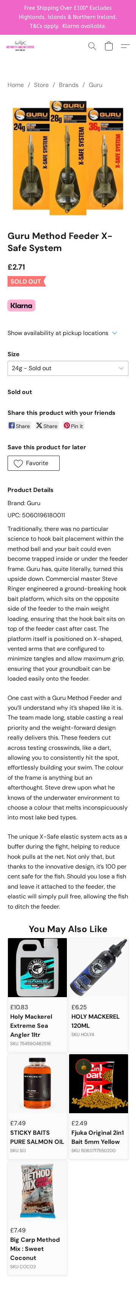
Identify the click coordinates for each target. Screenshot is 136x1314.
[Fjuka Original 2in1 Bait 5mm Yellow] (98, 1083)
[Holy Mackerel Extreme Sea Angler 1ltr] (37, 967)
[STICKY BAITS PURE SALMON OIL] (37, 1083)
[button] (21, 46)
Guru (95, 85)
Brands (69, 85)
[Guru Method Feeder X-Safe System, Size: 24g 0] (68, 158)
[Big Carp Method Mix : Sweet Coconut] (37, 1190)
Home (16, 85)
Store (41, 85)
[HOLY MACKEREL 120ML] (98, 967)
